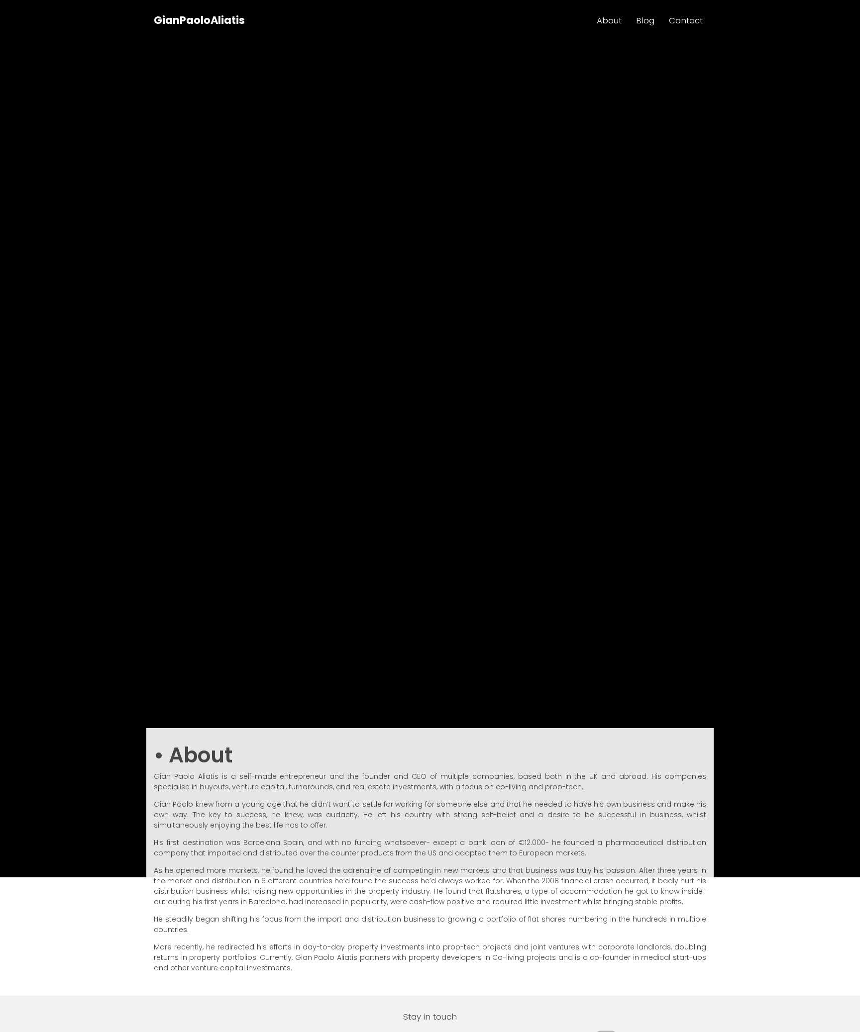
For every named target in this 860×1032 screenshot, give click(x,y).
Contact (686, 20)
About (609, 20)
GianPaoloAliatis (199, 20)
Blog (645, 20)
